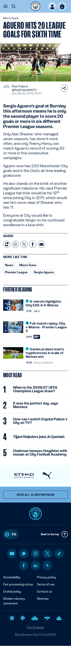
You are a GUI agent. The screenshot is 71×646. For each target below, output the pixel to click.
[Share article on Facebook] (32, 244)
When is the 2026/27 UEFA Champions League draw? (35, 389)
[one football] (47, 565)
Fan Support (35, 627)
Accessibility (11, 577)
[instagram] (35, 554)
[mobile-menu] (5, 6)
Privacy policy (46, 577)
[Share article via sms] (6, 244)
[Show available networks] (64, 88)
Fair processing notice (18, 584)
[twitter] (47, 553)
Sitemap (43, 598)
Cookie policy (12, 591)
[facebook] (24, 565)
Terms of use (45, 584)
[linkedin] (35, 565)
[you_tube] (12, 553)
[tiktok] (59, 553)
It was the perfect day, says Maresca (35, 405)
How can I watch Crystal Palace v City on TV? (40, 421)
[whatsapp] (24, 554)
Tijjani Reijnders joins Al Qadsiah (38, 437)
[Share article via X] (24, 244)
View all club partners (35, 494)
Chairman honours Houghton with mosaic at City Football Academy (40, 452)
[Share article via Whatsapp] (15, 244)
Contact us (44, 591)
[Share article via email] (41, 244)
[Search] (13, 6)
